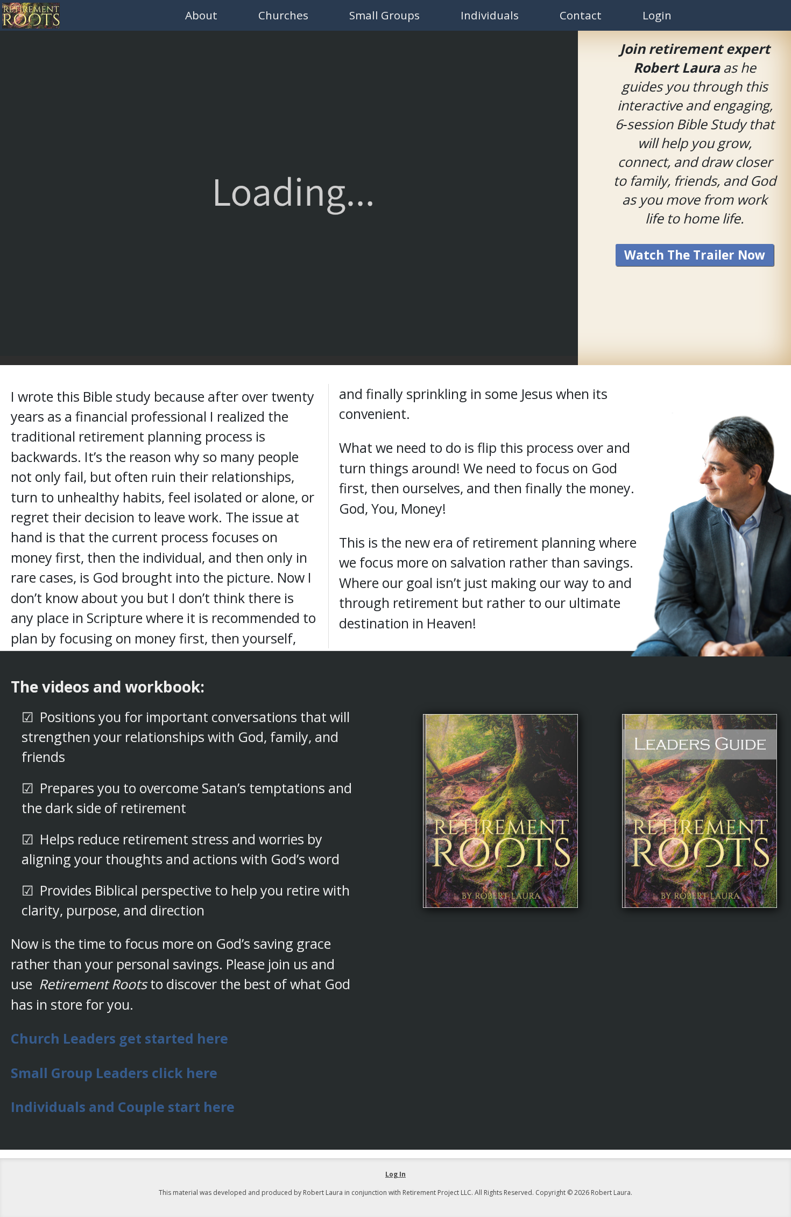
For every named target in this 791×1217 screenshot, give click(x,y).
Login (657, 15)
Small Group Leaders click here (114, 1073)
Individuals (490, 15)
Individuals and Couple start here (123, 1106)
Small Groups (384, 15)
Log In (395, 1174)
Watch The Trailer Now (694, 255)
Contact (581, 15)
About (201, 15)
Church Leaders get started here (119, 1038)
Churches (283, 15)
